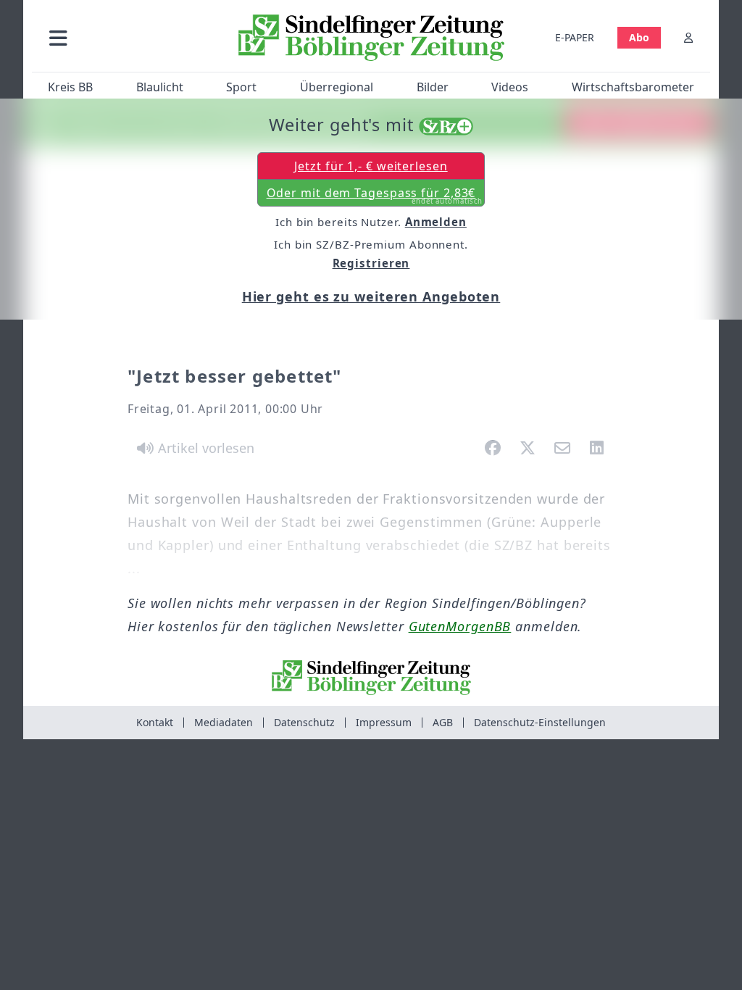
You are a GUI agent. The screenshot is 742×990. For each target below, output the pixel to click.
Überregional (336, 87)
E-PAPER (574, 37)
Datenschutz (304, 722)
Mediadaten (223, 722)
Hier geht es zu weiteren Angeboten (371, 296)
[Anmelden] (688, 37)
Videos (509, 87)
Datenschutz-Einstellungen (540, 722)
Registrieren (371, 263)
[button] (129, 37)
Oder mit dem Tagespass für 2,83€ (375, 196)
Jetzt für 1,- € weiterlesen (370, 166)
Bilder (433, 87)
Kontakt (154, 722)
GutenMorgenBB (460, 626)
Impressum (384, 722)
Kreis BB (70, 87)
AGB (443, 722)
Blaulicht (159, 87)
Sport (241, 87)
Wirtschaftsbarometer (633, 87)
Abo (639, 37)
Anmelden (436, 222)
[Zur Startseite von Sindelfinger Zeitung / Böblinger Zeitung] (371, 37)
